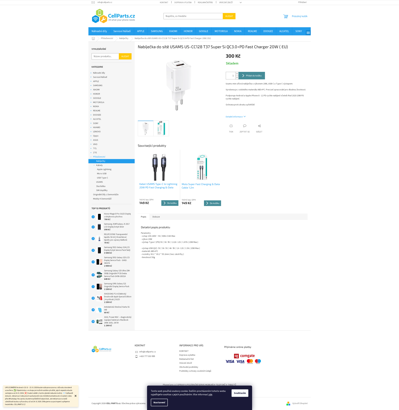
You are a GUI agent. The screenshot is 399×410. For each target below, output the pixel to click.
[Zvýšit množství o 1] (236, 74)
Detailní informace (234, 116)
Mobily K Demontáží (102, 198)
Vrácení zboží (226, 2)
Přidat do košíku (254, 75)
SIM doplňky (102, 190)
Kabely (99, 165)
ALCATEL (97, 119)
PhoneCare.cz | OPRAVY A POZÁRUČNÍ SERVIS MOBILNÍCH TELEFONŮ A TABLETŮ (199, 384)
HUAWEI (96, 127)
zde (210, 394)
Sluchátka (100, 186)
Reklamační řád (205, 2)
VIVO (95, 144)
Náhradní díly (99, 73)
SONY (95, 123)
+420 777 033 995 (147, 356)
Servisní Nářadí (100, 77)
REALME (96, 110)
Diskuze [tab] (156, 216)
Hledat (229, 16)
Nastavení (159, 402)
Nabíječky (100, 161)
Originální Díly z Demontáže (106, 194)
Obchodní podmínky (188, 367)
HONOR (96, 93)
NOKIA (96, 106)
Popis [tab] (143, 216)
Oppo (95, 135)
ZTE (95, 152)
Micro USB (101, 173)
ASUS (95, 140)
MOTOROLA (98, 102)
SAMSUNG (97, 85)
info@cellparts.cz (147, 351)
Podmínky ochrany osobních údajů (195, 371)
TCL (95, 148)
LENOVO (97, 131)
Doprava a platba (183, 2)
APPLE (96, 81)
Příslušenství (99, 156)
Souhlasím (240, 393)
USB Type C (102, 177)
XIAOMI (96, 89)
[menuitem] (99, 31)
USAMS (99, 182)
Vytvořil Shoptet (300, 403)
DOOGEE (97, 114)
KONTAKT (164, 2)
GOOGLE (97, 98)
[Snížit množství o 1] (236, 77)
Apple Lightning (104, 169)
